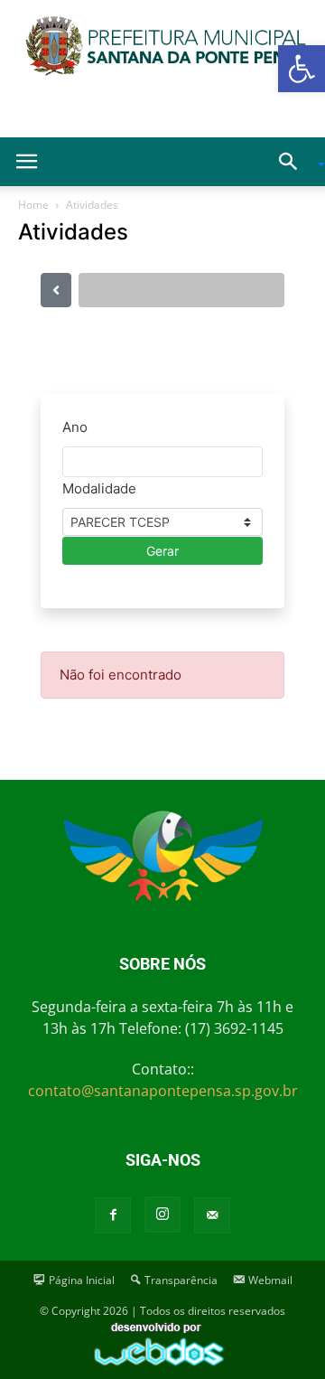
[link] (301, 68)
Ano (75, 427)
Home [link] (33, 204)
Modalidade (99, 488)
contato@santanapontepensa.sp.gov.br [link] (163, 1091)
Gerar (162, 550)
